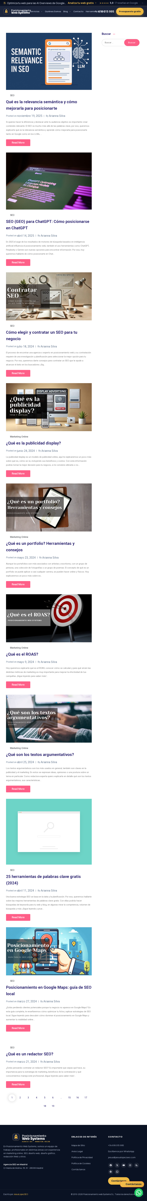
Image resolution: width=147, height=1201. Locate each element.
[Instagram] (130, 1165)
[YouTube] (123, 1165)
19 (53, 1106)
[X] (117, 1165)
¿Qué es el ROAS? (22, 654)
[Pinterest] (110, 1171)
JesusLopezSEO (21, 1194)
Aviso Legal (77, 1151)
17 (85, 1097)
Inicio (24, 11)
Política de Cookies (81, 1163)
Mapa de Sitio (78, 1145)
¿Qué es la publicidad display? (33, 443)
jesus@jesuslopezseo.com (122, 1157)
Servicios (34, 11)
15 (69, 1097)
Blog (65, 11)
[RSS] (136, 1165)
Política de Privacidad (82, 1157)
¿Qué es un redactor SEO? (29, 1054)
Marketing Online (19, 436)
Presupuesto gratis (130, 11)
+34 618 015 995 (116, 1145)
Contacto (78, 11)
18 (44, 1106)
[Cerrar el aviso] (142, 3)
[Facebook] (110, 1165)
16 (77, 1097)
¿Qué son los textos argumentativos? (40, 754)
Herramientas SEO (95, 11)
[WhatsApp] (117, 1171)
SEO (12, 95)
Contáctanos (78, 1169)
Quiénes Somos (53, 11)
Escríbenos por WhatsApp (121, 1151)
